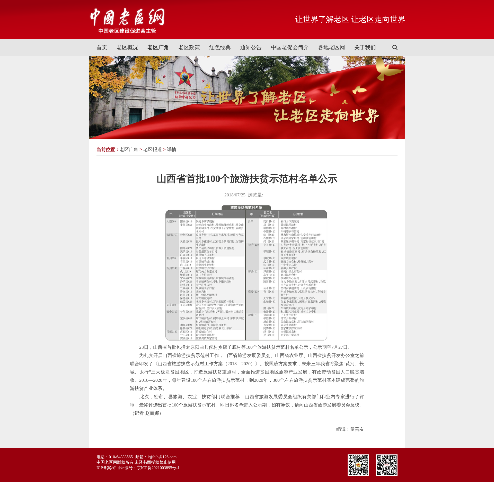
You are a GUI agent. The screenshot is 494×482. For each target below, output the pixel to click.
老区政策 (189, 47)
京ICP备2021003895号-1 (158, 468)
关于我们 (365, 47)
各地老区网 (331, 47)
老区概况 (127, 47)
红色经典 (220, 47)
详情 (171, 149)
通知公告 (251, 47)
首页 (101, 47)
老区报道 (152, 149)
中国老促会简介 (290, 47)
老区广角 (158, 47)
